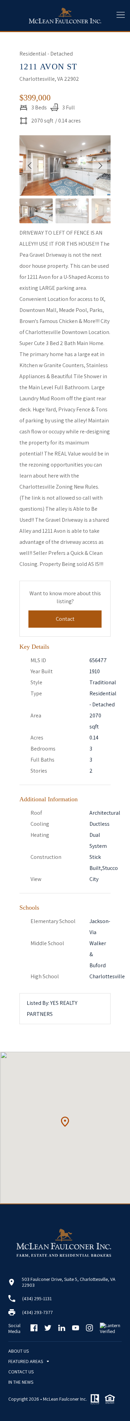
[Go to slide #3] (108, 210)
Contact (65, 619)
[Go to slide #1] (36, 210)
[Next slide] (100, 165)
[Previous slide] (30, 165)
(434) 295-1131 (37, 1299)
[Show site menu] (120, 15)
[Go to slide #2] (72, 210)
